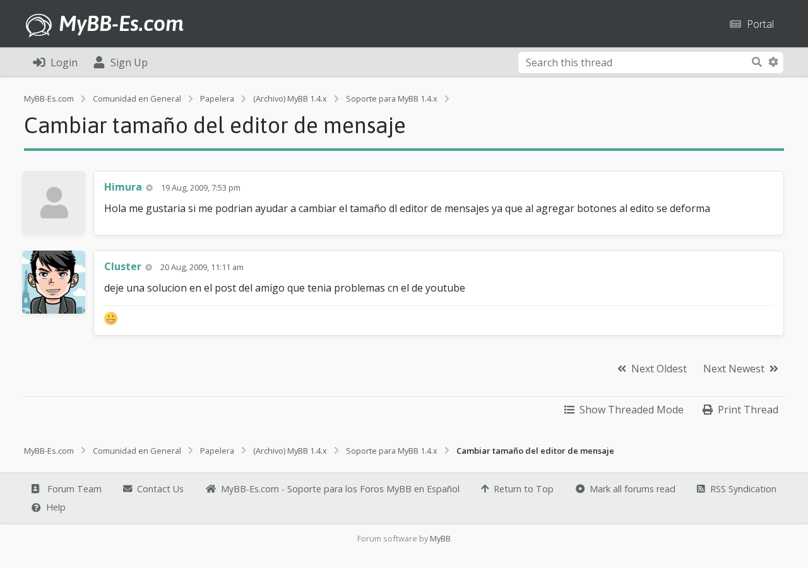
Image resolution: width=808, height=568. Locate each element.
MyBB (440, 538)
